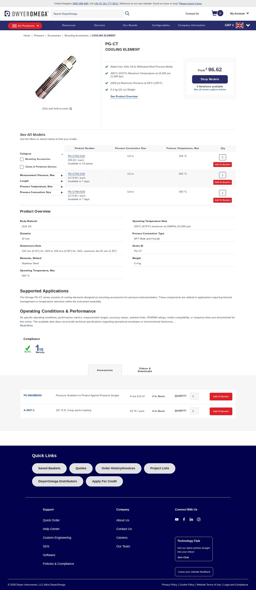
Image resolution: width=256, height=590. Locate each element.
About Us (122, 520)
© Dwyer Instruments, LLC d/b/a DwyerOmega (36, 584)
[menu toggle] (15, 25)
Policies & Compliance (58, 563)
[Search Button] (127, 14)
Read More (26, 325)
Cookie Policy (187, 584)
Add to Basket (223, 164)
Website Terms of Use (209, 584)
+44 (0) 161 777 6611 (106, 3)
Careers (121, 537)
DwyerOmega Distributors (57, 481)
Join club (183, 557)
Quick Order (51, 520)
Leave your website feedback (194, 571)
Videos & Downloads (145, 370)
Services (99, 25)
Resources (69, 25)
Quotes (81, 468)
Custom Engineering (57, 537)
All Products (26, 25)
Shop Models (210, 79)
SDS (46, 546)
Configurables (161, 25)
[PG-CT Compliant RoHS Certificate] (28, 349)
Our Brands (130, 25)
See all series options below (210, 89)
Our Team (123, 546)
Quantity (181, 396)
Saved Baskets (49, 468)
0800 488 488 (80, 3)
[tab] (35, 345)
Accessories (105, 372)
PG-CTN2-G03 (76, 173)
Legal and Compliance (235, 584)
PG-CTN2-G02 (76, 155)
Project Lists (159, 468)
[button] (237, 25)
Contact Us (192, 13)
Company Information (191, 25)
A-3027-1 (29, 410)
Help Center (51, 529)
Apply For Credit (104, 481)
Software (49, 555)
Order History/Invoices (118, 468)
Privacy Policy (169, 584)
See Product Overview (124, 96)
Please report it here (190, 3)
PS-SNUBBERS (33, 395)
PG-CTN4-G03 (76, 191)
